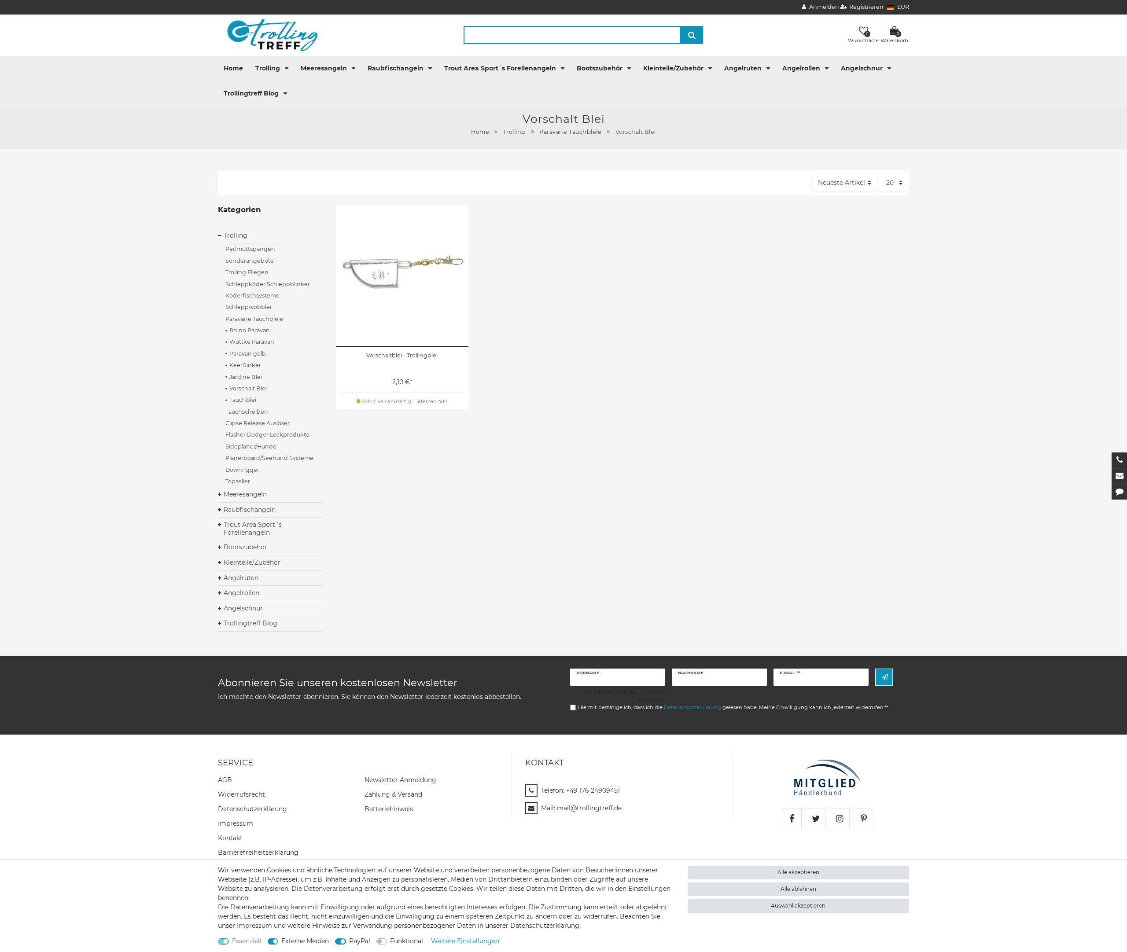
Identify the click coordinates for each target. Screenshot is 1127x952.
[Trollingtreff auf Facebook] (791, 818)
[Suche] (692, 35)
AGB (225, 780)
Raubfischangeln (396, 68)
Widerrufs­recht (241, 794)
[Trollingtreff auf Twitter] (815, 818)
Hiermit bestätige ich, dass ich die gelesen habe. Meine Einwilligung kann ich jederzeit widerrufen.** (733, 707)
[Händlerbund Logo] (827, 777)
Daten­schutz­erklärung (252, 809)
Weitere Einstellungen (465, 941)
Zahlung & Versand (393, 794)
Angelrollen (802, 68)
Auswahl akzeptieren (798, 905)
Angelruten (743, 68)
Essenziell (246, 941)
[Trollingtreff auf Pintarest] (863, 818)
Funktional (406, 941)
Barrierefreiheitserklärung (258, 852)
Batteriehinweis (389, 809)
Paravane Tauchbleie (570, 132)
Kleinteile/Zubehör (674, 68)
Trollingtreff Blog (252, 93)
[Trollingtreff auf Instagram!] (839, 818)
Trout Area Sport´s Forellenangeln (501, 68)
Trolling (268, 68)
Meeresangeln (325, 68)
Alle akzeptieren (798, 872)
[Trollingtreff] (268, 35)
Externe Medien (305, 941)
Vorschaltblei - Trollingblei (402, 355)
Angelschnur (862, 68)
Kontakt (230, 838)
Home (233, 68)
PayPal (359, 941)
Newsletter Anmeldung (400, 780)
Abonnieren (884, 677)
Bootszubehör (600, 68)
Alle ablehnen (798, 889)
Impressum (235, 823)
